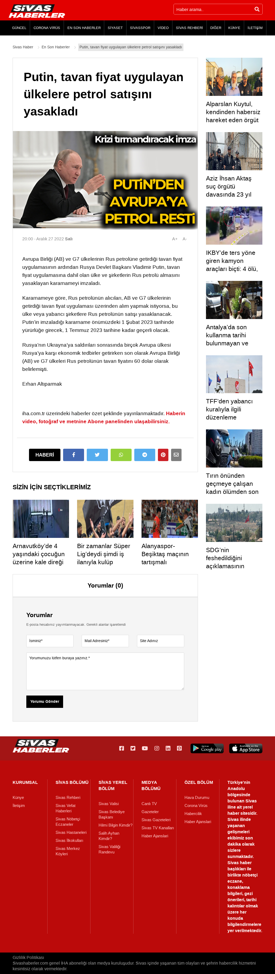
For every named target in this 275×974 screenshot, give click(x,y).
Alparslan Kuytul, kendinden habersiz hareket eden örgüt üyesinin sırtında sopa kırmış (233, 120)
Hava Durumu (196, 797)
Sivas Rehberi (68, 797)
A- (185, 239)
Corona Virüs (196, 805)
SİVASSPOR (140, 28)
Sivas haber (239, 863)
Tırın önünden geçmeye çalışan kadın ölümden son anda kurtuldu (232, 488)
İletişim (19, 805)
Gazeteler (150, 811)
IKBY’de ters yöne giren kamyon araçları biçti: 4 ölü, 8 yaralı (232, 265)
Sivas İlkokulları (69, 840)
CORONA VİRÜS (47, 28)
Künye (18, 797)
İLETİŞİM (255, 28)
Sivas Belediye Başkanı (112, 814)
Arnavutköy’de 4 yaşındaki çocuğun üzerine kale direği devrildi (39, 558)
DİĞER (215, 28)
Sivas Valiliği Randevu (109, 849)
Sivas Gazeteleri (156, 820)
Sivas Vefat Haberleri (65, 808)
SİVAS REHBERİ (189, 28)
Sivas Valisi (109, 803)
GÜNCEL (19, 28)
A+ (175, 239)
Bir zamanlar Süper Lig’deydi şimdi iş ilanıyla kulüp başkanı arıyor (103, 558)
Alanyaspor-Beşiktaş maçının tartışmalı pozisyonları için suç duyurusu (170, 562)
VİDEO (163, 28)
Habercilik (193, 813)
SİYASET (115, 28)
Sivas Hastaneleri (71, 832)
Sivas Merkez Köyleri (68, 851)
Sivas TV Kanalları (158, 828)
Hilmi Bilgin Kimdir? (115, 825)
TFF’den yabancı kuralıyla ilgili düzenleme (229, 409)
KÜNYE (234, 28)
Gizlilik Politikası (28, 957)
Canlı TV (149, 803)
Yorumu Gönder (44, 701)
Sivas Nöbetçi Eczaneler (68, 821)
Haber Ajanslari (155, 836)
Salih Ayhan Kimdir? (109, 836)
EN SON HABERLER (84, 28)
